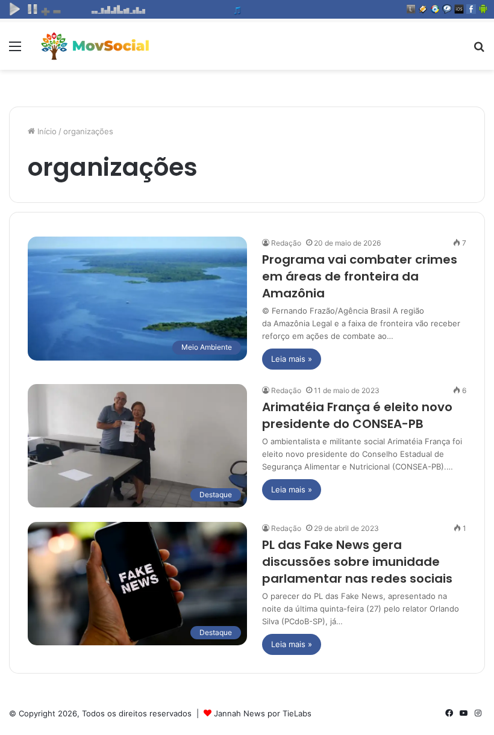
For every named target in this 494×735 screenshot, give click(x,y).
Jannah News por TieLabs (262, 713)
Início (46, 131)
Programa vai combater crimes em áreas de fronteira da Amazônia (359, 276)
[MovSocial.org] (96, 46)
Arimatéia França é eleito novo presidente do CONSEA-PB (357, 415)
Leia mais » (291, 359)
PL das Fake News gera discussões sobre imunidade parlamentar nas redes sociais (357, 561)
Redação (286, 242)
